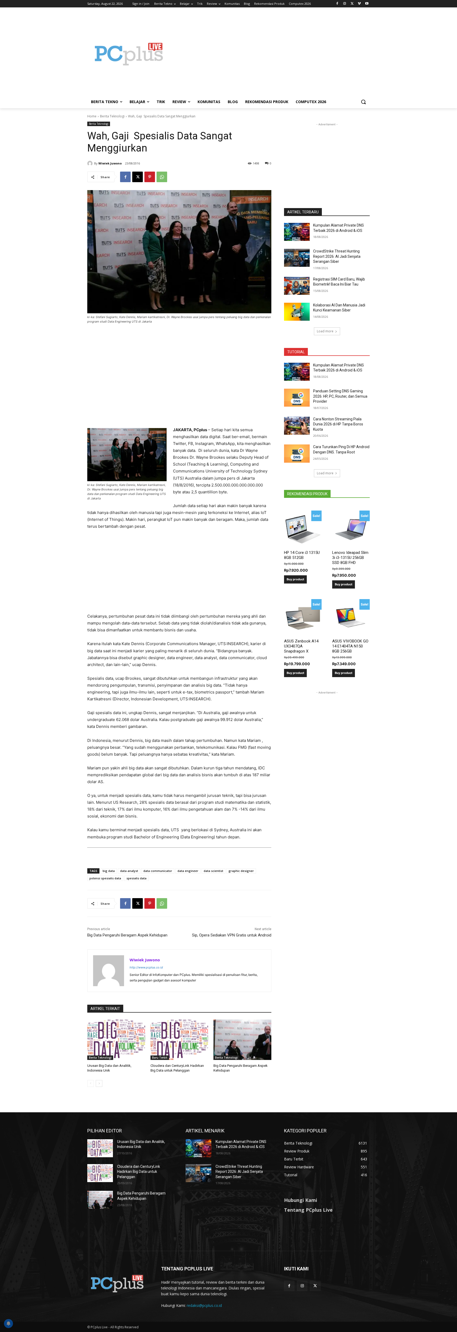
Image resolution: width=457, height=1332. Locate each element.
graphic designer (241, 871)
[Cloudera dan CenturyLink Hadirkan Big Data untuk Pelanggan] (179, 1039)
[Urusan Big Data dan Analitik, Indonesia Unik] (116, 1039)
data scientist (213, 871)
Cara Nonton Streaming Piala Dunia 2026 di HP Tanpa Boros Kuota (338, 424)
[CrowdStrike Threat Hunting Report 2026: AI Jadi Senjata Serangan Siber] (297, 258)
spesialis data (136, 878)
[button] (363, 101)
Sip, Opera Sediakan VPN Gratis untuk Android (231, 935)
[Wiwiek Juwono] (90, 163)
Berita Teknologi (112, 116)
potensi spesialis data (105, 878)
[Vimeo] (359, 4)
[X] (352, 4)
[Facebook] (337, 4)
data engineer (187, 871)
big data (109, 871)
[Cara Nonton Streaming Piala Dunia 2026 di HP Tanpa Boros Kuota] (297, 426)
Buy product (295, 579)
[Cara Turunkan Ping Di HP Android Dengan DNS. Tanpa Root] (297, 453)
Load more (325, 331)
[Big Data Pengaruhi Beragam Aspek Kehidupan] (242, 1039)
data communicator (157, 871)
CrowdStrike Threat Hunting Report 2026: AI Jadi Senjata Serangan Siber (336, 256)
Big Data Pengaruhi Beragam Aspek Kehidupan (127, 935)
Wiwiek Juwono (110, 163)
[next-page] (99, 1083)
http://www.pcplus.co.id (146, 967)
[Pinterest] (149, 177)
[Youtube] (367, 4)
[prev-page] (90, 1083)
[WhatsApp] (162, 177)
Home (92, 116)
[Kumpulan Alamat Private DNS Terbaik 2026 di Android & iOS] (297, 232)
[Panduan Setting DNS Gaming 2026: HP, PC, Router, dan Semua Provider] (297, 398)
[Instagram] (345, 4)
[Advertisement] (271, 54)
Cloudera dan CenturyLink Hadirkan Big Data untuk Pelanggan (138, 1171)
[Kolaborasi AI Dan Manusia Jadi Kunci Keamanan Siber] (297, 312)
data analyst (129, 871)
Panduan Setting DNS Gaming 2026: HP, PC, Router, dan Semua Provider (340, 396)
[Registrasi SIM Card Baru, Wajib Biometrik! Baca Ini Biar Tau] (297, 286)
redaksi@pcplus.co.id (204, 1305)
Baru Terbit (159, 1057)
